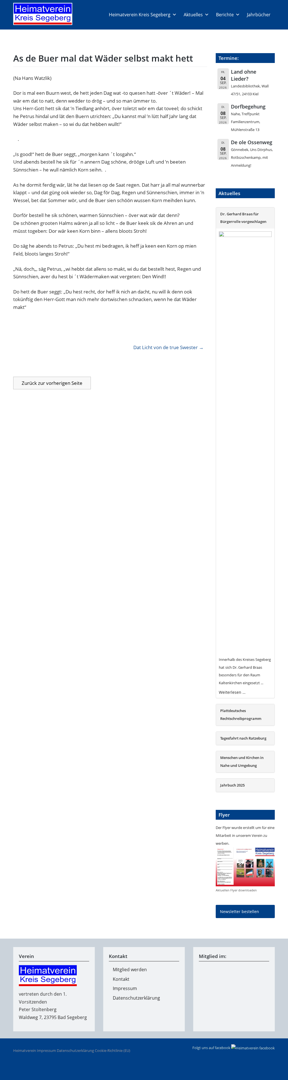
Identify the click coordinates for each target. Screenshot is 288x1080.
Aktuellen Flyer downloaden (236, 890)
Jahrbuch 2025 (232, 785)
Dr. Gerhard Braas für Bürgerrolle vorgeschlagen (243, 218)
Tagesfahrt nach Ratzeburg (243, 738)
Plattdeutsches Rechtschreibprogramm (240, 714)
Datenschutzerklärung (136, 998)
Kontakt (121, 979)
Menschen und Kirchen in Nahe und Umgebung (242, 761)
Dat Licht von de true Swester (165, 347)
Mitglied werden (130, 969)
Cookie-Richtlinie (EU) (112, 1050)
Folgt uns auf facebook (211, 1047)
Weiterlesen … (232, 692)
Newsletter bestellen (239, 911)
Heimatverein (24, 1050)
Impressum (125, 988)
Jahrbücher (259, 15)
